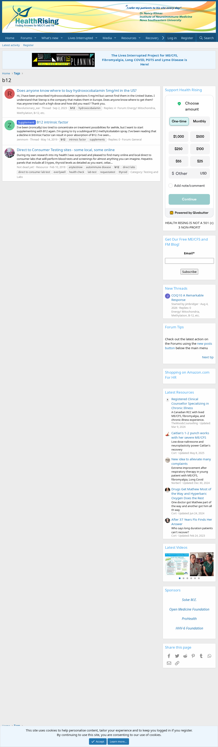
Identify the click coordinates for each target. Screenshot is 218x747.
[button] (35, 38)
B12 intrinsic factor (43, 122)
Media (107, 38)
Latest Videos (176, 547)
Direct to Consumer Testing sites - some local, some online (66, 149)
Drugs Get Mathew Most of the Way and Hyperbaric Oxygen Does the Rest (191, 493)
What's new (50, 38)
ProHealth (189, 618)
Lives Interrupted (80, 38)
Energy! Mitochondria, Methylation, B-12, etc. (185, 313)
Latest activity (11, 45)
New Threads (176, 288)
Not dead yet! (25, 167)
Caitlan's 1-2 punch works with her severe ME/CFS (190, 435)
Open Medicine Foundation (189, 609)
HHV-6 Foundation (189, 628)
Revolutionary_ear (28, 108)
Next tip (208, 357)
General (137, 139)
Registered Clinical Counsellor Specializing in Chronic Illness (190, 403)
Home (9, 38)
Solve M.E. (189, 599)
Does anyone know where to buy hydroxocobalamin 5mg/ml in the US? (76, 90)
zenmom (22, 139)
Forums (26, 38)
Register (28, 45)
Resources (128, 38)
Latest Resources (179, 392)
